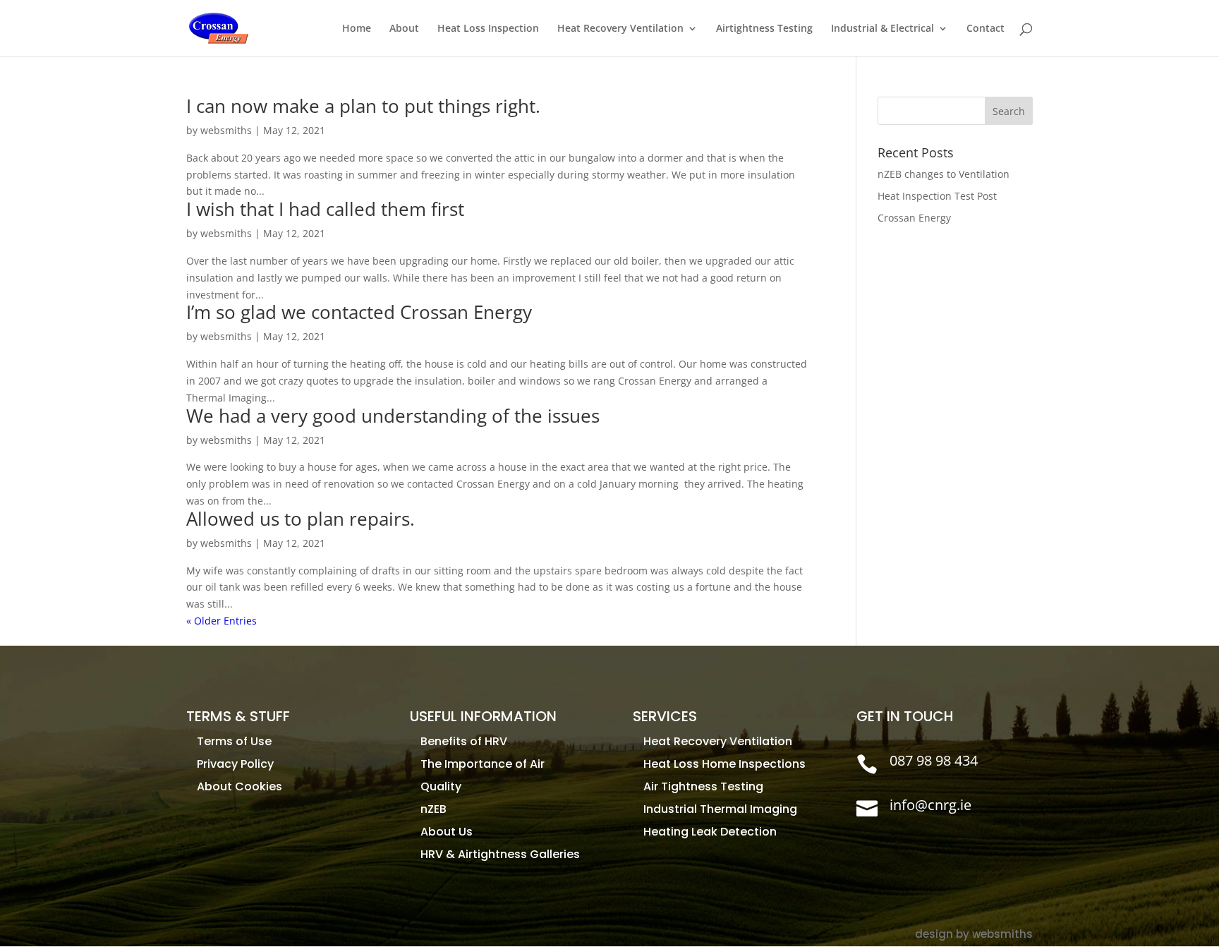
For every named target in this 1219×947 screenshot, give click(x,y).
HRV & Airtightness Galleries (500, 854)
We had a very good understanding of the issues (393, 415)
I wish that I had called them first (325, 209)
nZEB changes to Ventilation (943, 174)
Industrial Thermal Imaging (720, 809)
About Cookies (239, 786)
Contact (985, 29)
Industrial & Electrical (882, 29)
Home (356, 29)
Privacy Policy (235, 764)
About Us (446, 832)
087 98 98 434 (934, 760)
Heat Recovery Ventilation (620, 29)
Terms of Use (234, 741)
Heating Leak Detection (710, 832)
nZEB (433, 809)
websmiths (226, 130)
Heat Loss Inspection (488, 29)
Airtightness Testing (764, 29)
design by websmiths (974, 934)
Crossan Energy (914, 217)
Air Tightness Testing (703, 786)
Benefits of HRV (463, 741)
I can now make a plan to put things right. (363, 106)
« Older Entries (221, 620)
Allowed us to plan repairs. (300, 518)
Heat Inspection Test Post (937, 196)
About (404, 29)
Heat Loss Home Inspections (724, 764)
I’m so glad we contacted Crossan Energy (359, 312)
